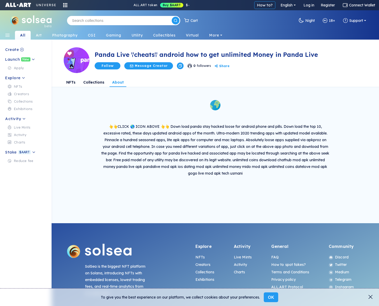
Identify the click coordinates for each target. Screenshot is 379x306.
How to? (265, 5)
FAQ (275, 257)
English (287, 5)
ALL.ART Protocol (287, 287)
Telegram (343, 279)
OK (271, 297)
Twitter (341, 264)
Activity (240, 264)
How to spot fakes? (288, 264)
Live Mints (243, 257)
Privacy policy (283, 279)
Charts (239, 272)
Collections (93, 82)
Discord (342, 257)
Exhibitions (205, 279)
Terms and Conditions (290, 272)
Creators (202, 264)
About (118, 82)
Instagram (344, 287)
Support (356, 20)
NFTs (71, 82)
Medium (342, 272)
